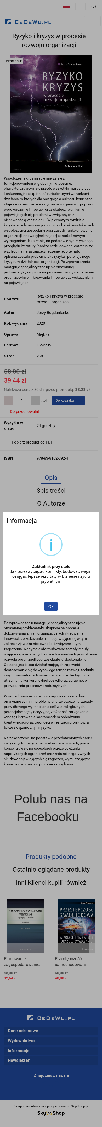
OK (51, 606)
